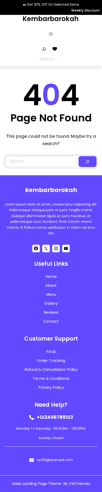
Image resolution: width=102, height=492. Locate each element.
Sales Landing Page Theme (37, 483)
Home (51, 276)
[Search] (88, 161)
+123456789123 (55, 417)
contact (51, 321)
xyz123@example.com (55, 460)
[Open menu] (51, 34)
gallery (51, 303)
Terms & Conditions (51, 378)
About (51, 285)
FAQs (51, 351)
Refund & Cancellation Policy (51, 369)
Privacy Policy (51, 387)
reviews (51, 312)
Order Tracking (51, 360)
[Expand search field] (44, 49)
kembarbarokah (51, 18)
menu (51, 294)
